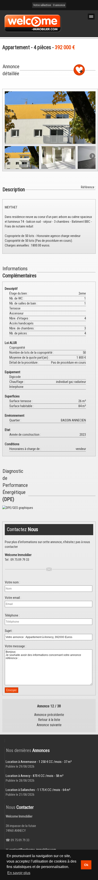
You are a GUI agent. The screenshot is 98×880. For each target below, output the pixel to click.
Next (92, 116)
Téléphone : (12, 615)
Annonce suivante (49, 725)
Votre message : (15, 646)
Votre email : (13, 598)
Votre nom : (12, 582)
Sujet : (9, 631)
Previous (8, 116)
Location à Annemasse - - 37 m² (39, 762)
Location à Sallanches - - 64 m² (38, 790)
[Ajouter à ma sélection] (79, 69)
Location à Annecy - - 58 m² (34, 776)
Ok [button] (86, 865)
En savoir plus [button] (18, 873)
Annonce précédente (49, 715)
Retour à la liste (49, 720)
